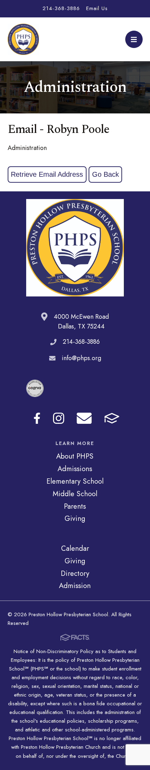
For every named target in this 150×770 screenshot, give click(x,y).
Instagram (58, 418)
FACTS (111, 418)
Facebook (37, 418)
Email (84, 418)
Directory (75, 573)
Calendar (75, 548)
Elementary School (75, 481)
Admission (75, 585)
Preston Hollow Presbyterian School (23, 39)
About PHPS (74, 456)
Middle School (75, 494)
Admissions (75, 468)
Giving (75, 518)
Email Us (97, 8)
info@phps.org (81, 358)
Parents (75, 506)
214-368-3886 (61, 8)
